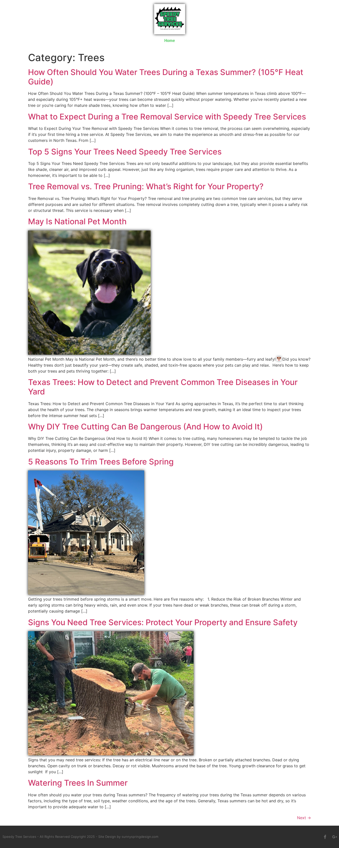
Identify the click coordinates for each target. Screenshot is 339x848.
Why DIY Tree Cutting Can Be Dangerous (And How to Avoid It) (145, 426)
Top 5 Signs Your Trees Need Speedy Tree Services (125, 151)
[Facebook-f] (325, 837)
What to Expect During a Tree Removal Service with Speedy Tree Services (167, 116)
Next (304, 817)
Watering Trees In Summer (78, 783)
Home (169, 40)
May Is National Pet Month (77, 221)
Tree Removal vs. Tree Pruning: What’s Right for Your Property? (146, 186)
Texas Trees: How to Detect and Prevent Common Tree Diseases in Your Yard (163, 386)
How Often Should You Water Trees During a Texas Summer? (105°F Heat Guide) (165, 76)
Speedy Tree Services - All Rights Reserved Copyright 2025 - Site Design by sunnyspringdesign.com (80, 837)
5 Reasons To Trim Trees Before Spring (101, 461)
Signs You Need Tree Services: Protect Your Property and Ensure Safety (163, 622)
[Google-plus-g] (335, 837)
